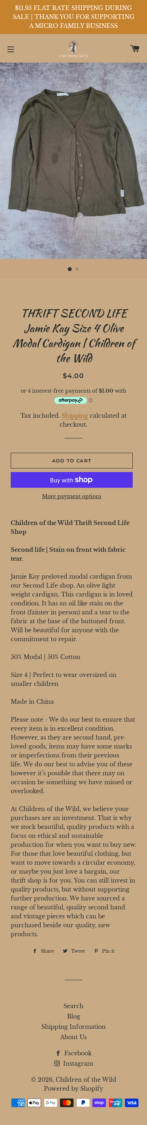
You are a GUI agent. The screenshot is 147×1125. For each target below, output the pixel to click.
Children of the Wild (86, 1079)
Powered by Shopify (73, 1088)
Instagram (77, 1063)
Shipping (75, 415)
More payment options (71, 496)
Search (73, 1005)
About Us (73, 1037)
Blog (73, 1016)
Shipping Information (73, 1026)
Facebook (77, 1053)
